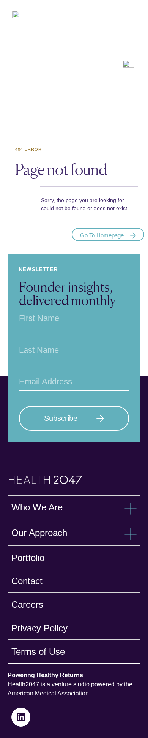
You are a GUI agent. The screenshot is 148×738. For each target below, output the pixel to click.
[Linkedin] (20, 717)
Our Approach (39, 533)
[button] (74, 509)
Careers (27, 604)
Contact (27, 581)
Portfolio (27, 558)
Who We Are (37, 507)
